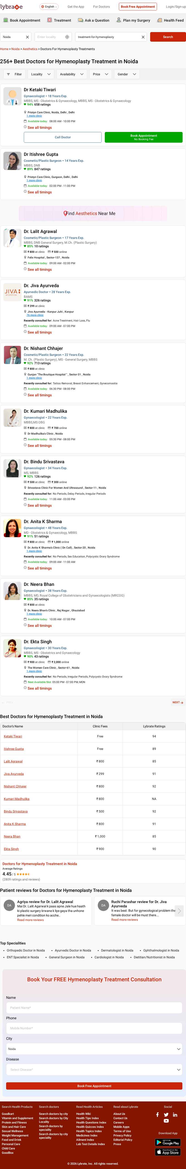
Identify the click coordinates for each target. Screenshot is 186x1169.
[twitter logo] (166, 1116)
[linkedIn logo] (175, 1116)
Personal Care (11, 1144)
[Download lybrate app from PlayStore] (168, 1145)
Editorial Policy (122, 1139)
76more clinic (35, 315)
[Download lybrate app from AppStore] (168, 1155)
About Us (119, 1114)
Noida (15, 49)
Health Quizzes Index (90, 1127)
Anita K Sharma (15, 824)
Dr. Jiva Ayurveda (41, 285)
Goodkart (8, 1114)
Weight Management (15, 1135)
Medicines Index (87, 1135)
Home (4, 49)
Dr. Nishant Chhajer (43, 348)
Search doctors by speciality (51, 1127)
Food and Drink (11, 1139)
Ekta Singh (11, 849)
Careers (118, 1122)
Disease (12, 1059)
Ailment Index (85, 1139)
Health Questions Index (91, 1122)
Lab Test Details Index (90, 1144)
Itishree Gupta (14, 749)
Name (11, 997)
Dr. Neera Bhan (39, 584)
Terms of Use (122, 1131)
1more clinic (34, 115)
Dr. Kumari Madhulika (45, 411)
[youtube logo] (166, 1122)
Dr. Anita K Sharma (43, 521)
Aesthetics (30, 49)
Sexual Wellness (12, 1131)
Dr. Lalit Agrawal (40, 231)
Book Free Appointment (138, 6)
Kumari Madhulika (16, 799)
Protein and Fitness (14, 1122)
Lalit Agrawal (13, 761)
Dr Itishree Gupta (41, 154)
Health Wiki (83, 1114)
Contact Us (120, 1118)
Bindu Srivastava (16, 811)
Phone (11, 1018)
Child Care (8, 1148)
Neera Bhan (12, 836)
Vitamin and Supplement (17, 1118)
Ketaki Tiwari (13, 736)
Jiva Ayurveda (14, 774)
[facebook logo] (157, 1116)
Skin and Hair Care (14, 1127)
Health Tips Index (87, 1118)
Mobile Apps (121, 1127)
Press (117, 1144)
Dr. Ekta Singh (38, 641)
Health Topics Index (89, 1131)
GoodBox (8, 1152)
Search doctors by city (53, 1114)
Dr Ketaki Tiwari (40, 89)
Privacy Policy (122, 1135)
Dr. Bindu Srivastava (44, 461)
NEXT (176, 702)
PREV (9, 702)
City (9, 1038)
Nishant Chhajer (15, 786)
